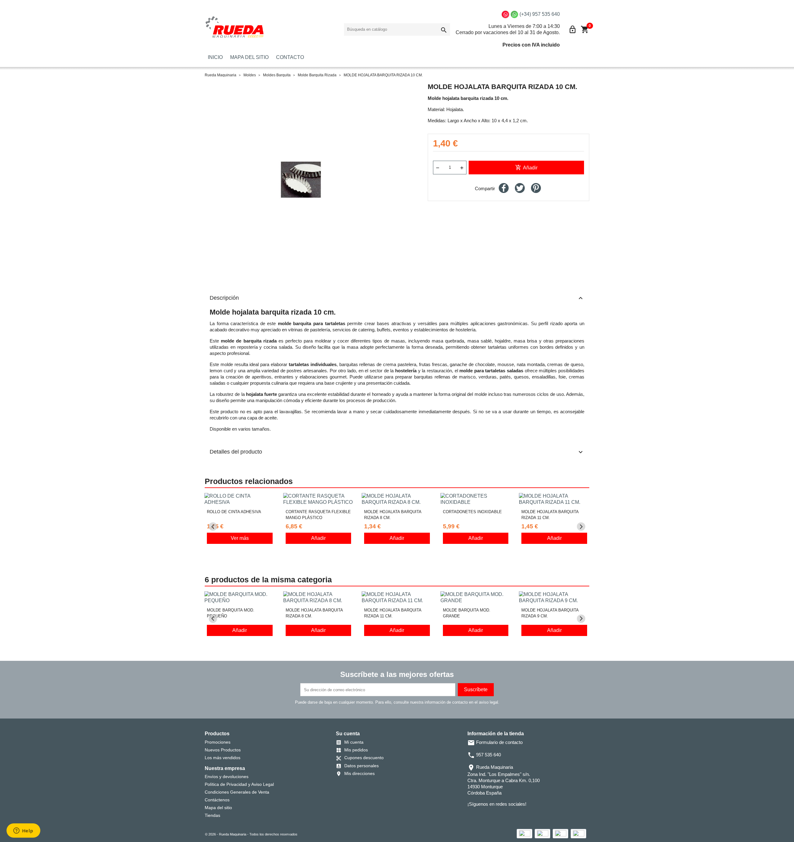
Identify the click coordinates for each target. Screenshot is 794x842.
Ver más (240, 538)
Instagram (498, 816)
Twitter (480, 816)
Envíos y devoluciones (226, 776)
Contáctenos (217, 799)
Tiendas (212, 815)
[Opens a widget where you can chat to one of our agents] (23, 831)
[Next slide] (581, 526)
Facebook (471, 816)
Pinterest (536, 188)
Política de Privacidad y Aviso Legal (239, 784)
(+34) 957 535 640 (540, 14)
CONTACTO (290, 57)
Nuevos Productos (223, 749)
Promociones (217, 742)
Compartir (503, 188)
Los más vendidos (222, 757)
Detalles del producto (397, 452)
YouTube (489, 816)
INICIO (215, 57)
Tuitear (520, 188)
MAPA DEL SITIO (249, 57)
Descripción (397, 298)
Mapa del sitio (218, 807)
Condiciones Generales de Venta (237, 792)
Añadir (526, 167)
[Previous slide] (213, 526)
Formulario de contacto (495, 742)
